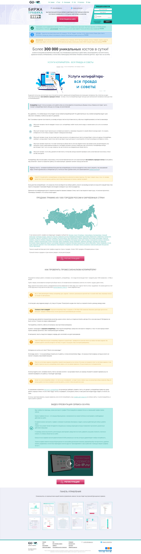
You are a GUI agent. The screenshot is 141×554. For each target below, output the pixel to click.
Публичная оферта (46, 547)
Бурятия (41, 244)
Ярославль (36, 246)
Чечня (31, 246)
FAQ (75, 2)
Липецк (87, 240)
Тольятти (37, 240)
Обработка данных (73, 547)
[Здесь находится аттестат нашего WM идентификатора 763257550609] (102, 551)
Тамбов (36, 241)
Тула (91, 240)
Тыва (30, 244)
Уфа (68, 238)
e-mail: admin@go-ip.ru (88, 542)
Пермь (80, 238)
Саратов (105, 238)
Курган (49, 243)
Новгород (55, 241)
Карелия (68, 243)
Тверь (60, 241)
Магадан (76, 244)
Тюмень (31, 240)
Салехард (38, 236)
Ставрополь (100, 236)
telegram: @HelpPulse (77, 8)
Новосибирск (89, 235)
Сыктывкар (55, 243)
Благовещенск (52, 244)
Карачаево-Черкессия (89, 236)
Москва (71, 235)
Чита (45, 244)
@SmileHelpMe (54, 29)
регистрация (72, 258)
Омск (49, 238)
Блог (59, 2)
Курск (79, 240)
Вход (89, 2)
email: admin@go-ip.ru (57, 8)
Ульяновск (55, 240)
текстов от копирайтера (51, 389)
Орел (83, 240)
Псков (50, 241)
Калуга (100, 240)
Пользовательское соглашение (60, 547)
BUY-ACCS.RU (39, 40)
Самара (54, 238)
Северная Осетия (63, 236)
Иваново (103, 241)
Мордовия (77, 241)
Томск (98, 243)
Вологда (74, 243)
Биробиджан (61, 244)
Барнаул (48, 240)
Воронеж (85, 238)
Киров (38, 243)
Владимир (66, 241)
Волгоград (92, 238)
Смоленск (106, 240)
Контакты (81, 2)
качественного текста (60, 287)
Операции (71, 541)
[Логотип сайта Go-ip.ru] (35, 2)
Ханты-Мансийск (90, 243)
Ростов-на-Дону (62, 238)
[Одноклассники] (108, 548)
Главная (52, 2)
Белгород (74, 240)
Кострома (32, 243)
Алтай (109, 243)
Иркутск (61, 240)
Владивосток (69, 244)
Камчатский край (96, 244)
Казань (44, 236)
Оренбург (89, 241)
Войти (108, 21)
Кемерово (104, 243)
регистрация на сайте (67, 19)
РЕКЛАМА (102, 28)
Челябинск (44, 238)
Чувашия (83, 241)
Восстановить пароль (57, 543)
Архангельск (81, 243)
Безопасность (72, 543)
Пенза (71, 241)
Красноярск (74, 238)
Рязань (31, 241)
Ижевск (43, 240)
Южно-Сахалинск (85, 244)
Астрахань (32, 238)
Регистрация (67, 2)
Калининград (43, 241)
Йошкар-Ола (96, 241)
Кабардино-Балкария (75, 236)
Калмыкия (107, 236)
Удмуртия (43, 243)
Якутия (55, 236)
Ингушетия (105, 244)
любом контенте (94, 169)
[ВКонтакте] (106, 548)
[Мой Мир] (111, 548)
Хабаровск (67, 240)
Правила (54, 545)
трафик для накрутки (80, 397)
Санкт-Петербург (79, 235)
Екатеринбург (97, 235)
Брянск (95, 240)
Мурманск (62, 243)
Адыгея (38, 238)
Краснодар (99, 238)
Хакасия (35, 244)
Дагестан (50, 236)
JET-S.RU (38, 33)
